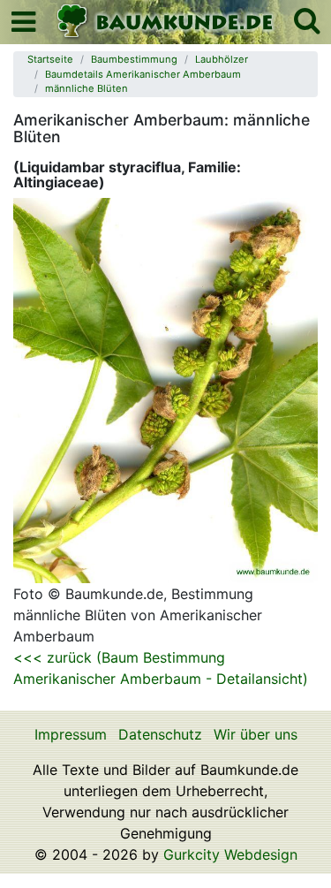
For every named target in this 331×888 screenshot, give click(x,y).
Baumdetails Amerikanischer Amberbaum (143, 74)
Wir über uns (255, 734)
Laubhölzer (221, 59)
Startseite (50, 59)
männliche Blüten (86, 88)
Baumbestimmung (134, 59)
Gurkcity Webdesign (230, 854)
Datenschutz (160, 734)
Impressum (70, 734)
